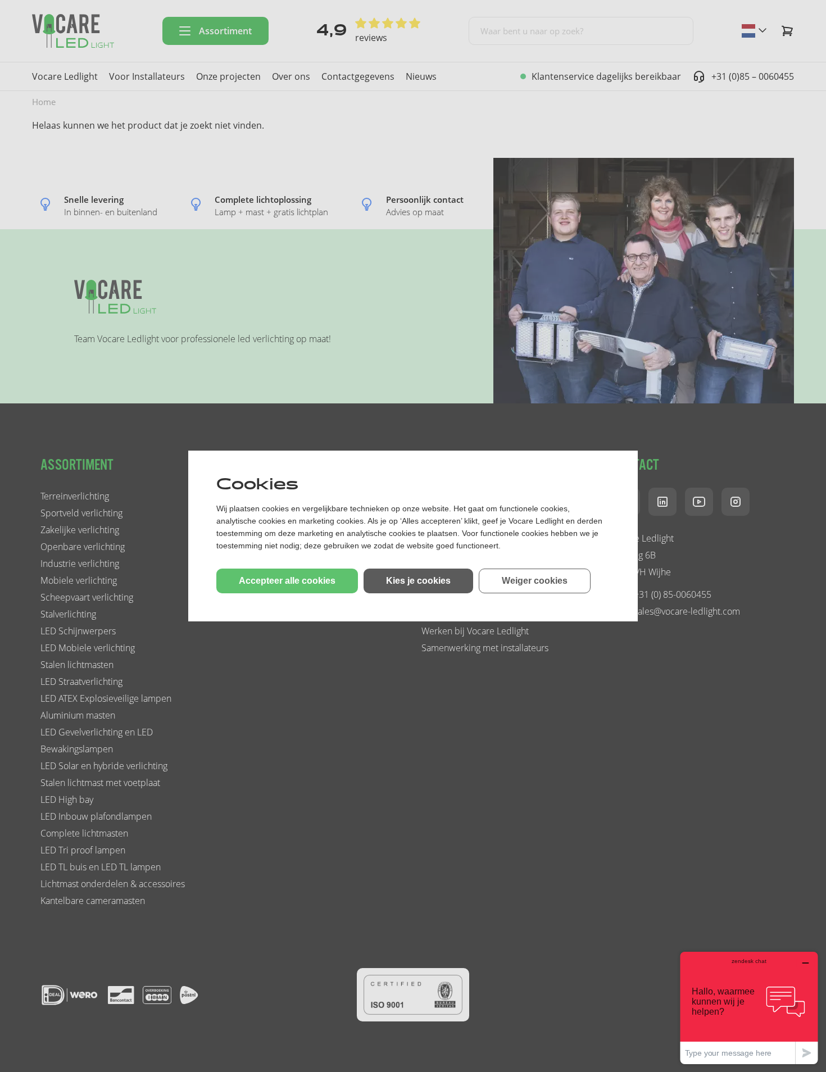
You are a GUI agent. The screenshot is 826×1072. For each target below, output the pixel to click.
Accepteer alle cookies (287, 580)
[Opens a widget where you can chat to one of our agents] (749, 1007)
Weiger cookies (535, 580)
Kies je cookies (418, 580)
